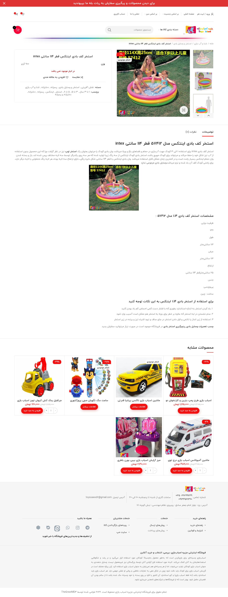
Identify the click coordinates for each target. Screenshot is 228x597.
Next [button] (198, 115)
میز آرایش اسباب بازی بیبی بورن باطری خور (138, 462)
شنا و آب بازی (200, 43)
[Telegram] (87, 528)
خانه (211, 43)
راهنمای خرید (196, 525)
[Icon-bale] (48, 528)
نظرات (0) (191, 132)
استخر (59, 92)
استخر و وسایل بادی (182, 43)
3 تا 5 (75, 92)
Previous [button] (208, 115)
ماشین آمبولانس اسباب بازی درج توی (188, 460)
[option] (203, 59)
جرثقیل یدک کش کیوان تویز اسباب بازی (39, 400)
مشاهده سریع (168, 370)
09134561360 (185, 499)
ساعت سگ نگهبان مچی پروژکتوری (89, 400)
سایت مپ (122, 532)
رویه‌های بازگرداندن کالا (115, 525)
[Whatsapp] (68, 528)
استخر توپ (71, 151)
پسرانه (54, 87)
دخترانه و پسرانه (63, 94)
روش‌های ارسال (157, 525)
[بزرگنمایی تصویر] (184, 110)
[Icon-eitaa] (58, 528)
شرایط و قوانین (195, 530)
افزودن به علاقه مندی (54, 77)
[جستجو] (109, 30)
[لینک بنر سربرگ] (119, 3)
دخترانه (45, 87)
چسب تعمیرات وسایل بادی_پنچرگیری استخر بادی (188, 326)
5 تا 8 (67, 92)
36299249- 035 (184, 495)
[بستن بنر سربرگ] (4, 3)
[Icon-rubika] (38, 528)
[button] (188, 411)
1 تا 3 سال (85, 92)
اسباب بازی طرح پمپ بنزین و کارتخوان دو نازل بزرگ (188, 402)
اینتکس (50, 92)
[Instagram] (77, 528)
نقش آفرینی (87, 87)
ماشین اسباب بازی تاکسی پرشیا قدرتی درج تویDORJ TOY (139, 402)
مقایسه (76, 77)
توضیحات (207, 132)
